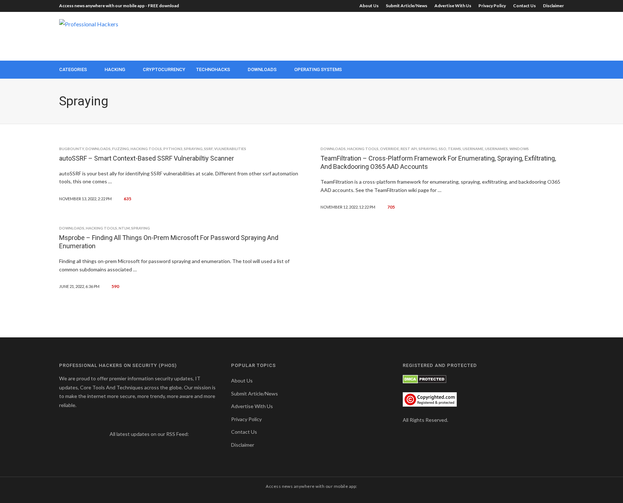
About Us (369, 5)
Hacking (115, 69)
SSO (442, 148)
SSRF (208, 148)
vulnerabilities (230, 148)
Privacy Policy (492, 5)
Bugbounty (71, 148)
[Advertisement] (432, 35)
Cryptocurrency (164, 69)
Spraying (193, 148)
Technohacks (213, 69)
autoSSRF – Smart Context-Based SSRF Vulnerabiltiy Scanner (146, 158)
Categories (73, 69)
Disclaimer (553, 5)
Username (473, 148)
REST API (409, 148)
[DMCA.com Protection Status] (424, 378)
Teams (454, 148)
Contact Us (524, 5)
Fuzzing (120, 148)
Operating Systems (318, 69)
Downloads (262, 69)
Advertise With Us (452, 5)
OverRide (389, 148)
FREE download (163, 5)
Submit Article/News (406, 5)
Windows (519, 148)
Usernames (496, 148)
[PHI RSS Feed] (195, 434)
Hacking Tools (146, 148)
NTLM (124, 228)
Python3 (172, 148)
